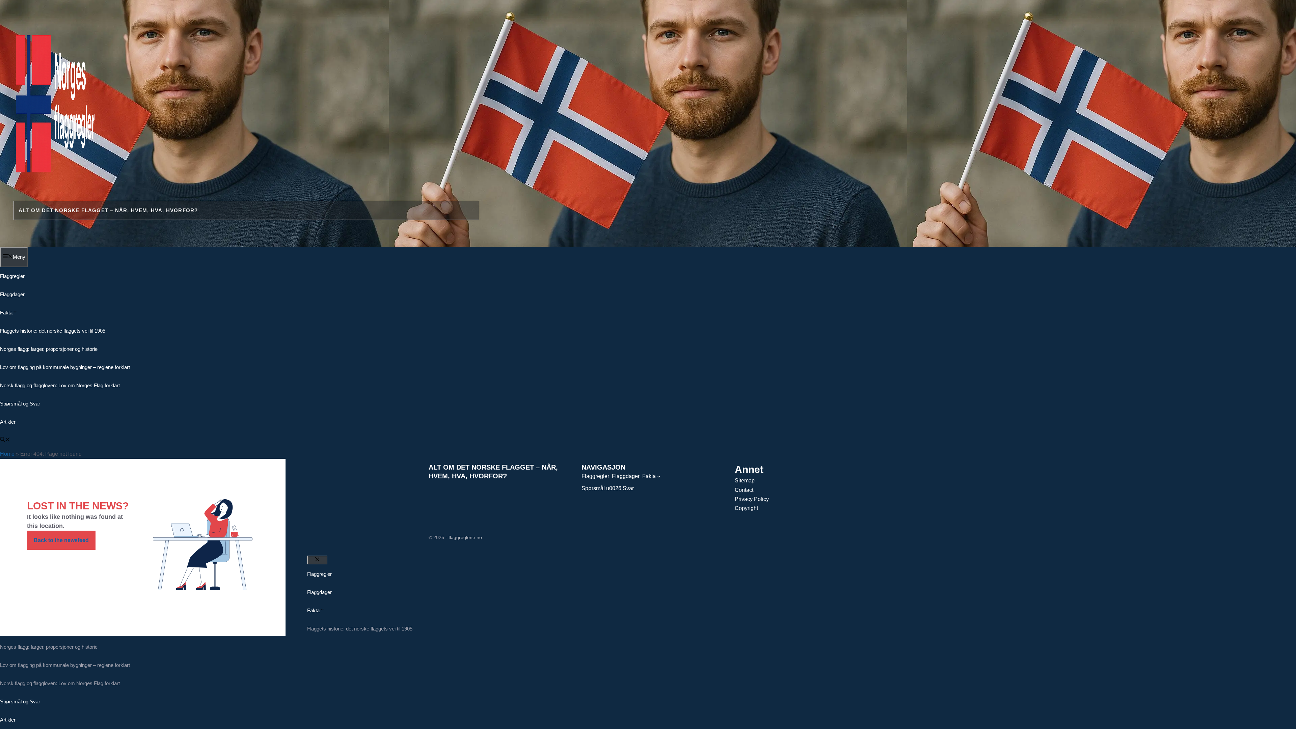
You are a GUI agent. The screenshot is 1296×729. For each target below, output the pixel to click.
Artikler (8, 422)
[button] (5, 440)
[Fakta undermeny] (658, 476)
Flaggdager (12, 294)
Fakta (6, 312)
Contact (744, 490)
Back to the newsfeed (61, 540)
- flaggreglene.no (464, 537)
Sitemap (745, 480)
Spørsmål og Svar (20, 403)
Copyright (746, 508)
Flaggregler (12, 276)
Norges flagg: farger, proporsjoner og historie (49, 349)
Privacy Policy (752, 499)
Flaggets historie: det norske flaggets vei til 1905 (52, 331)
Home (7, 454)
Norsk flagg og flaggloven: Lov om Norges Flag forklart (60, 385)
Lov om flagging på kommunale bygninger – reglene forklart (65, 367)
